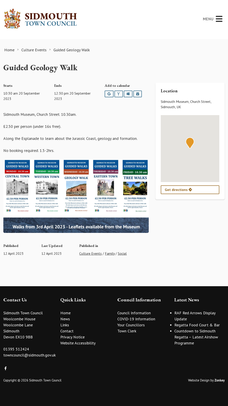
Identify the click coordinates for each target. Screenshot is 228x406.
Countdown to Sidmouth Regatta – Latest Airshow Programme (196, 337)
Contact (66, 331)
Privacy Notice (72, 337)
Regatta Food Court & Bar (197, 324)
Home (65, 312)
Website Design (199, 380)
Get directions (177, 189)
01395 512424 (16, 349)
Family (110, 253)
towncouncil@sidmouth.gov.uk (29, 355)
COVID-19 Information (136, 318)
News (65, 318)
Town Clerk (126, 331)
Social (122, 253)
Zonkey (219, 380)
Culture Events (90, 253)
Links (64, 324)
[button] (190, 143)
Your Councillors (131, 324)
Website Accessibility (78, 343)
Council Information (134, 312)
